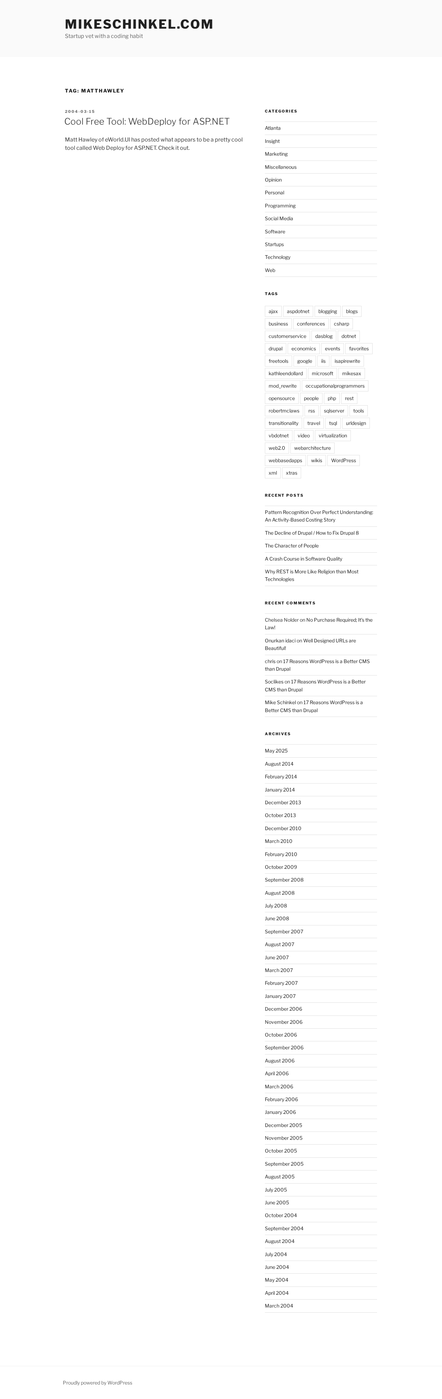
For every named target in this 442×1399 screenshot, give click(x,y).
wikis (316, 460)
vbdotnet (279, 435)
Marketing (276, 154)
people (311, 398)
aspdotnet (298, 311)
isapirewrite (347, 361)
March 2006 (279, 1086)
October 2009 (281, 867)
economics (303, 348)
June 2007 (277, 957)
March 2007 (279, 970)
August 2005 (280, 1176)
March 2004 (279, 1306)
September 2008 (284, 880)
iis (323, 361)
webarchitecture (312, 448)
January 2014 (280, 790)
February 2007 (281, 983)
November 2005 (283, 1138)
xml (273, 473)
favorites (359, 348)
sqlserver (334, 411)
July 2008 (276, 906)
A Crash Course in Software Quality (303, 559)
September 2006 (284, 1047)
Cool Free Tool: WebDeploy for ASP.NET (147, 121)
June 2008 (277, 918)
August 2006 (280, 1060)
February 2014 (281, 776)
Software (275, 231)
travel (313, 423)
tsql (333, 423)
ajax (273, 311)
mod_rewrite (283, 386)
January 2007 (280, 996)
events (332, 348)
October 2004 (281, 1215)
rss (311, 411)
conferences (311, 324)
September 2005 (284, 1164)
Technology (277, 257)
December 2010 (283, 828)
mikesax (351, 373)
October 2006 (281, 1035)
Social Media (279, 218)
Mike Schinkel (280, 702)
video (304, 435)
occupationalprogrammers (335, 386)
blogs (352, 311)
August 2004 (280, 1241)
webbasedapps (285, 460)
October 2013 (280, 815)
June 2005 (277, 1202)
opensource (282, 398)
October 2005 (281, 1151)
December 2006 (283, 1009)
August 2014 (279, 764)
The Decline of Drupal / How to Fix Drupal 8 (312, 533)
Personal (274, 192)
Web (270, 270)
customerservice (287, 336)
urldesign (356, 423)
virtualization (333, 435)
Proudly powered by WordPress (97, 1383)
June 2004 (277, 1267)
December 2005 (283, 1125)
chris (270, 661)
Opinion (273, 180)
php (332, 398)
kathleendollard (286, 373)
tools (358, 411)
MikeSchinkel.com (139, 24)
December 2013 (283, 802)
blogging (327, 311)
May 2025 (276, 751)
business (278, 324)
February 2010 (281, 854)
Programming (280, 205)
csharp (341, 324)
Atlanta (273, 128)
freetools (278, 361)
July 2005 (276, 1190)
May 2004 (276, 1280)
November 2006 (283, 1022)
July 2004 (276, 1254)
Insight (272, 141)
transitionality (283, 423)
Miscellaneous (281, 167)
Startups (274, 244)
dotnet (349, 336)
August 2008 (280, 893)
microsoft (322, 373)
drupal (275, 348)
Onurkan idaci (280, 640)
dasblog (324, 336)
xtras (291, 473)
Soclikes (274, 681)
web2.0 (277, 448)
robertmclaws (284, 411)
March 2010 (278, 841)
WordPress (343, 460)
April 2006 (277, 1073)
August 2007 (279, 944)
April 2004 (277, 1293)
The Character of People (292, 545)
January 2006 (280, 1112)
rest (349, 398)
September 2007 (284, 931)
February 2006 (281, 1099)
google (304, 361)
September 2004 (284, 1228)
